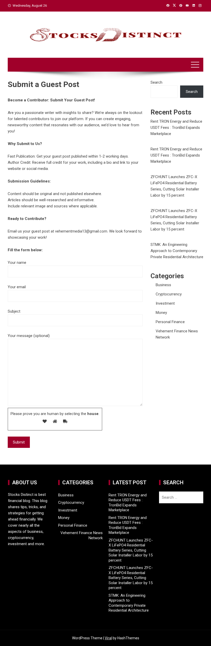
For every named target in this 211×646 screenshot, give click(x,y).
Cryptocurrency (169, 294)
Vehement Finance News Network (81, 535)
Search (156, 82)
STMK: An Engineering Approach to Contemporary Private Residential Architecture (177, 250)
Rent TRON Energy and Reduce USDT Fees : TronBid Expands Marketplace (176, 127)
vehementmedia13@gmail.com (81, 231)
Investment (165, 303)
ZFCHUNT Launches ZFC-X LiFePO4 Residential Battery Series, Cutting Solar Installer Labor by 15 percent (131, 550)
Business (163, 285)
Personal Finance (170, 322)
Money (161, 312)
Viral (108, 638)
